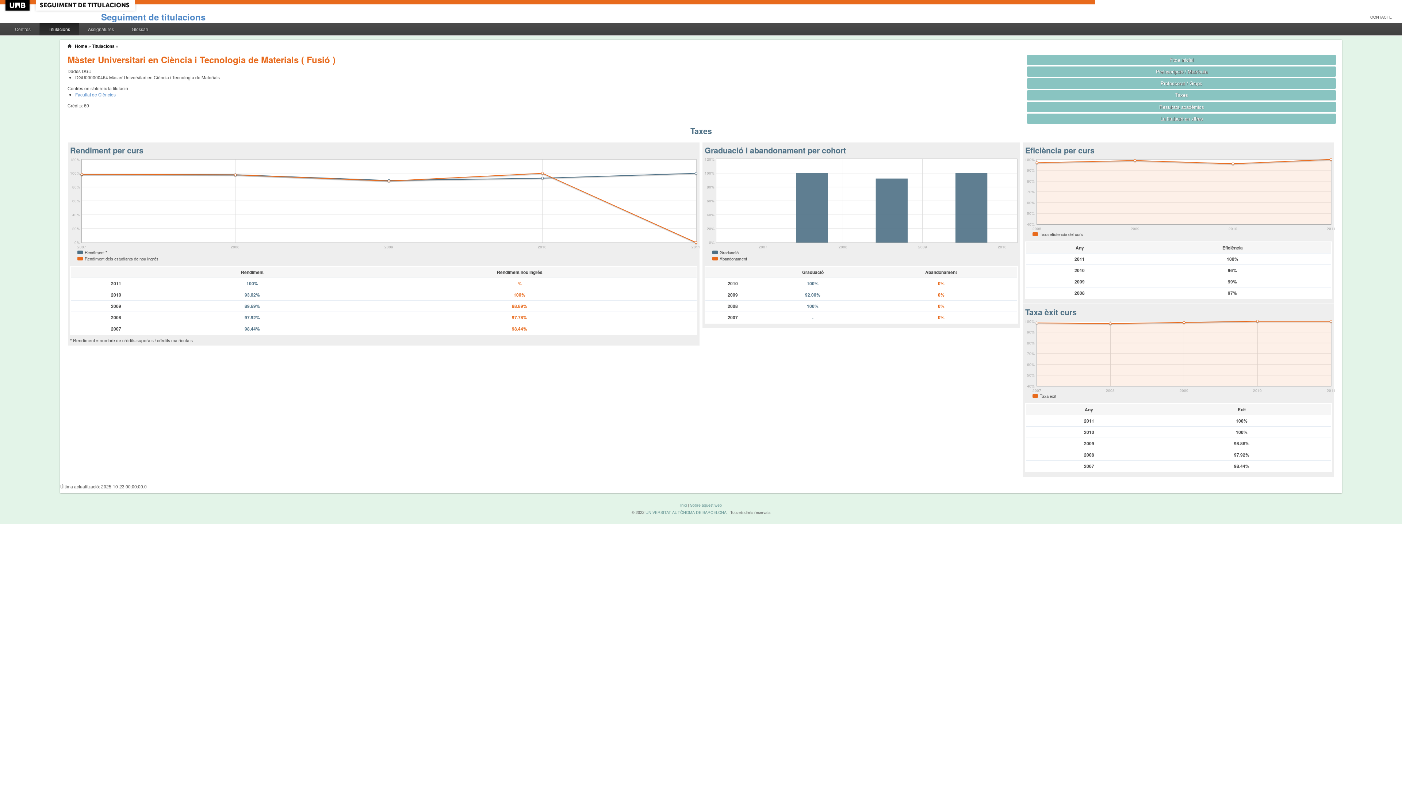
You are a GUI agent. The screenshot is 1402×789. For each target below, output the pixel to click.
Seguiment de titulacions (153, 17)
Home (81, 46)
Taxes (1181, 94)
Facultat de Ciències (95, 94)
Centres (23, 29)
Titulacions (59, 29)
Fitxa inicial (1181, 59)
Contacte (1381, 17)
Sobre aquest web (706, 505)
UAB (18, 5)
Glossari (140, 29)
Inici (683, 505)
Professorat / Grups (1181, 83)
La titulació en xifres (1181, 118)
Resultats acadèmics (1181, 106)
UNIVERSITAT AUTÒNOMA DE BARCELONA (686, 512)
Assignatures (101, 29)
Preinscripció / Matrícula (1181, 71)
